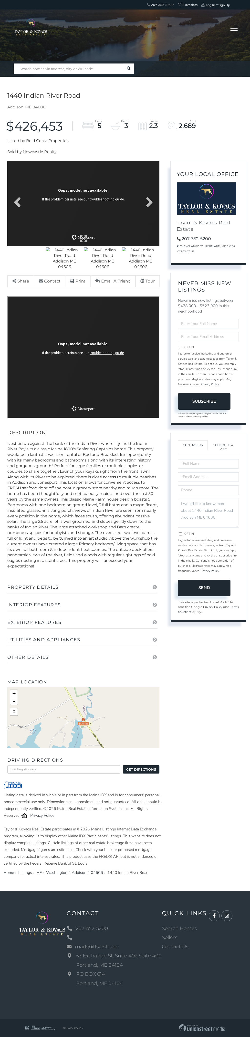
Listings (25, 872)
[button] (128, 68)
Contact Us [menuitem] (175, 947)
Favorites (190, 5)
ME (39, 872)
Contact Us (186, 251)
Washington (56, 872)
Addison (79, 872)
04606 (97, 872)
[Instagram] (227, 916)
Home (9, 872)
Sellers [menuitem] (169, 937)
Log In (210, 5)
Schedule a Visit (223, 447)
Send (204, 587)
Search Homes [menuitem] (179, 928)
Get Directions (141, 769)
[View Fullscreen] (14, 711)
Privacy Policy (42, 815)
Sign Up (224, 5)
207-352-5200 (162, 5)
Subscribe (204, 401)
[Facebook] (214, 916)
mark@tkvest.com (97, 947)
